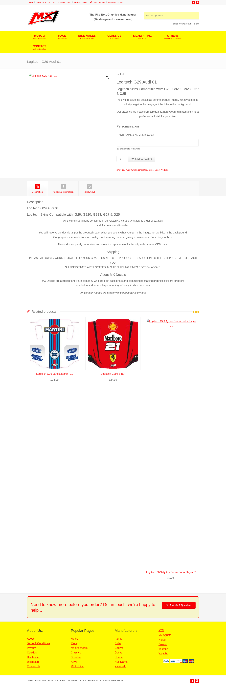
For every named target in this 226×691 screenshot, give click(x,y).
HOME (30, 2)
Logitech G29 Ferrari (113, 373)
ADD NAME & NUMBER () (136, 134)
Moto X (75, 638)
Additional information (63, 192)
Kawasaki (120, 666)
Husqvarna (121, 661)
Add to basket (143, 159)
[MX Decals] (44, 24)
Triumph (163, 649)
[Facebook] (193, 2)
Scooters (76, 657)
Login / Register (99, 2)
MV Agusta (164, 635)
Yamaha (163, 653)
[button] (107, 78)
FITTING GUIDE (81, 2)
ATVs (74, 661)
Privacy (31, 648)
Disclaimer (33, 657)
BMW (118, 643)
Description (37, 192)
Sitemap (120, 680)
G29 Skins (149, 170)
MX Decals (48, 680)
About (30, 638)
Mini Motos (77, 666)
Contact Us (33, 666)
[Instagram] (197, 2)
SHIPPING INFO (64, 2)
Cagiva (119, 648)
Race (74, 643)
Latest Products (161, 170)
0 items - (116, 2)
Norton (162, 639)
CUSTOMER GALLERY (45, 2)
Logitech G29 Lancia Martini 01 (54, 373)
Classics (76, 652)
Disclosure (33, 661)
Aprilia (118, 638)
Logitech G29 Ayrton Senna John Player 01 (171, 572)
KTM (161, 630)
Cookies (32, 652)
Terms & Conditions (38, 643)
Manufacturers (79, 648)
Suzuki (162, 644)
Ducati (118, 652)
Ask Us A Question (180, 605)
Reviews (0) (89, 192)
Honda (119, 657)
